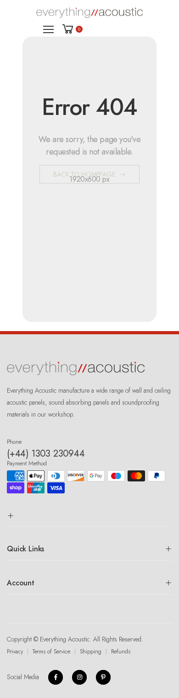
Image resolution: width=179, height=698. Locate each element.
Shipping (90, 651)
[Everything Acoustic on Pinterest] (103, 677)
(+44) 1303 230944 (46, 453)
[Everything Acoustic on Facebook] (55, 677)
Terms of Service (51, 651)
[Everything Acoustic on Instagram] (79, 677)
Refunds (120, 651)
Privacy (15, 651)
